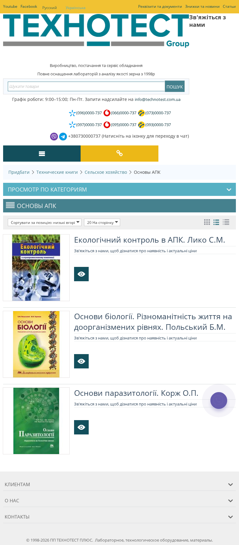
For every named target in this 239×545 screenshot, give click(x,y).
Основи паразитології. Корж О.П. (136, 392)
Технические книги (57, 172)
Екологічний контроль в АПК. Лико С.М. (149, 239)
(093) (158, 124)
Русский (49, 7)
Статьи (229, 6)
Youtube (10, 6)
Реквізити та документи (160, 6)
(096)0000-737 (89, 113)
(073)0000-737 (158, 113)
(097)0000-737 (89, 124)
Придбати (19, 172)
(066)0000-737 (123, 113)
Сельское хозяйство (106, 172)
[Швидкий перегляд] (81, 274)
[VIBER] (218, 404)
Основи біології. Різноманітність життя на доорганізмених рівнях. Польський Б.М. (153, 321)
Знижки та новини (202, 6)
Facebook (29, 6)
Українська (76, 7)
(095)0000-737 (123, 124)
